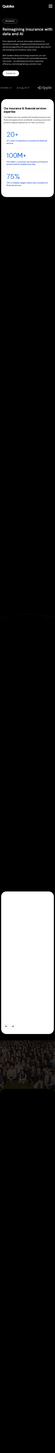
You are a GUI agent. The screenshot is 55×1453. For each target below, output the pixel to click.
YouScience (8, 1205)
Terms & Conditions (10, 1424)
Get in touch (27, 1074)
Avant (5, 1194)
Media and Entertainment (14, 1273)
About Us (6, 1310)
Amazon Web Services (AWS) (15, 1290)
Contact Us (10, 73)
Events (5, 1342)
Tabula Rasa (8, 1238)
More (5, 1437)
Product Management (12, 1177)
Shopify (6, 1209)
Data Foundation (10, 1124)
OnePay (6, 1212)
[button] (6, 1026)
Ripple (5, 1234)
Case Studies (8, 1190)
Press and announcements (14, 1314)
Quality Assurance (10, 1166)
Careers (6, 1338)
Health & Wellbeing (11, 1266)
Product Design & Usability (14, 1163)
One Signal (7, 1242)
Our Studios (8, 1137)
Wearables (7, 1227)
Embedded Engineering (13, 1170)
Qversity (6, 1349)
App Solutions (8, 1159)
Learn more (13, 272)
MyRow (6, 1198)
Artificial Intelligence (11, 1141)
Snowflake (7, 1297)
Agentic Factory (10, 1120)
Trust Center (8, 1321)
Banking (6, 1258)
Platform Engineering (11, 1152)
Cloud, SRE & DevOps (12, 1144)
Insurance (7, 1269)
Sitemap (6, 1428)
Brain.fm (6, 1231)
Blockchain (7, 1174)
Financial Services (10, 1262)
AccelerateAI (8, 1117)
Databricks (7, 1293)
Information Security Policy (14, 1317)
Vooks (5, 1220)
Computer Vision (10, 1223)
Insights (6, 1334)
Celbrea (6, 1201)
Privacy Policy (8, 1419)
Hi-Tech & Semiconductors (14, 1277)
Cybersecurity (9, 1148)
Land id (6, 1216)
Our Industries (8, 1255)
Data (5, 1155)
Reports (6, 1345)
